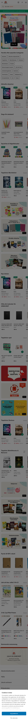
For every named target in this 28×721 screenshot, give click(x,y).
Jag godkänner (14, 713)
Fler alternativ (14, 718)
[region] (14, 705)
